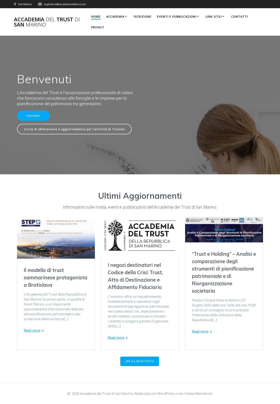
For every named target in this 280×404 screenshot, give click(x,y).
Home (96, 16)
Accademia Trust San (47, 22)
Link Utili (214, 16)
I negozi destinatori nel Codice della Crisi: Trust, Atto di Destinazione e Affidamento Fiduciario (135, 276)
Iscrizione (142, 16)
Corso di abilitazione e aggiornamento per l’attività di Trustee (74, 129)
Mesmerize (203, 393)
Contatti (239, 16)
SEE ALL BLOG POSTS (140, 361)
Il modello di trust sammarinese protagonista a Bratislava (55, 277)
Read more (32, 330)
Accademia (115, 16)
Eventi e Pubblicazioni (176, 16)
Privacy (97, 27)
